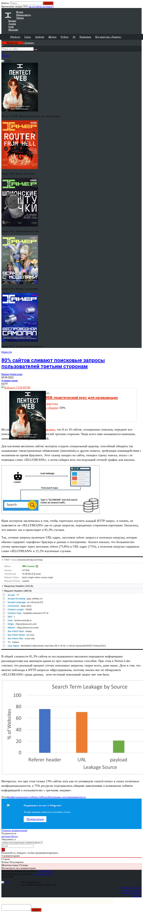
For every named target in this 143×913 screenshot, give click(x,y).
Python (64, 36)
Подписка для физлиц (131, 887)
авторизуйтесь (9, 836)
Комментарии (9, 380)
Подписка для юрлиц (131, 890)
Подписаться (35, 819)
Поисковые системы (60, 797)
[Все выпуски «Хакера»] (1, 41)
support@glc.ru (45, 871)
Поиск (44, 797)
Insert (36, 909)
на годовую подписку (41, 6)
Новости (6, 352)
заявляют (49, 429)
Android (39, 36)
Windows (15, 36)
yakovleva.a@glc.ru (42, 874)
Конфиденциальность (19, 797)
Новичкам (85, 36)
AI (74, 36)
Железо (52, 36)
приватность (79, 797)
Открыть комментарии (14, 830)
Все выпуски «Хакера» (108, 36)
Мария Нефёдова (11, 374)
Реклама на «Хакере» (131, 893)
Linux (27, 36)
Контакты (137, 896)
